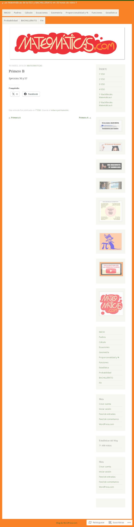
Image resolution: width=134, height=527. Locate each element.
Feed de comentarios (109, 419)
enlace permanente (59, 110)
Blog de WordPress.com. (67, 523)
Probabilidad (11, 20)
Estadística (111, 12)
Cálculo (29, 12)
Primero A (15, 117)
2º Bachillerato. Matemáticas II (106, 104)
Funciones (97, 12)
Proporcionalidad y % (77, 12)
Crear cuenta (105, 404)
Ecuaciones (42, 12)
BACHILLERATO (29, 20)
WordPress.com (106, 424)
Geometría (56, 12)
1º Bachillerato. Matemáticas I (106, 96)
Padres (17, 12)
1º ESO (38, 110)
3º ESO (102, 84)
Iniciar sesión (105, 409)
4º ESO (102, 89)
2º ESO (102, 79)
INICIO (7, 12)
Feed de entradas (107, 414)
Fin (41, 20)
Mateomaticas (34, 65)
